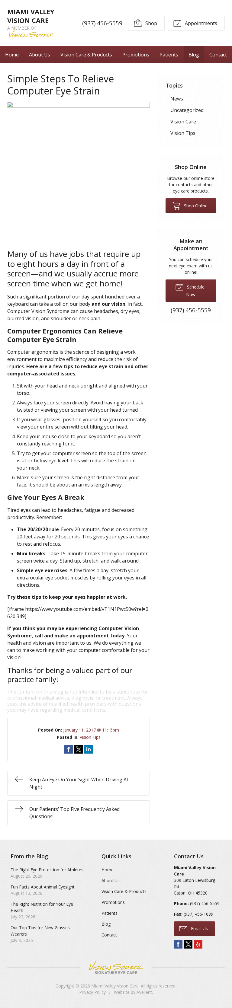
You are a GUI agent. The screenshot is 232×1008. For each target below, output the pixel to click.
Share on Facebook (68, 749)
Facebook (178, 944)
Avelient (144, 992)
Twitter (188, 944)
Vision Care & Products (86, 54)
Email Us (199, 928)
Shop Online (195, 206)
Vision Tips (90, 737)
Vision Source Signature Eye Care (116, 967)
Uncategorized (187, 110)
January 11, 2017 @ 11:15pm (91, 730)
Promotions (135, 54)
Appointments (200, 23)
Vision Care (183, 121)
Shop (150, 23)
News (176, 98)
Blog (193, 54)
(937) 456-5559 (102, 23)
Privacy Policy (92, 992)
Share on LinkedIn (88, 749)
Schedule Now (195, 290)
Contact (218, 54)
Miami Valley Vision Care (115, 986)
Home (12, 54)
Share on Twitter (78, 749)
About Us (39, 54)
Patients (169, 54)
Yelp (198, 944)
